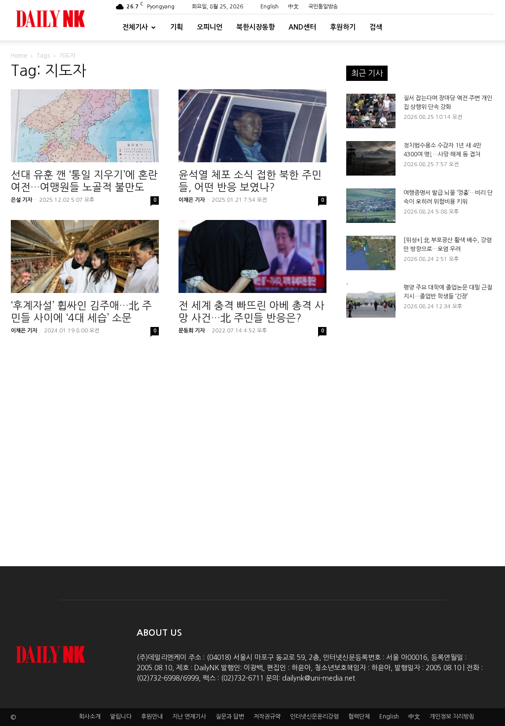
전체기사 (135, 27)
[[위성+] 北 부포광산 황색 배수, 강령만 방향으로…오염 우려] (371, 253)
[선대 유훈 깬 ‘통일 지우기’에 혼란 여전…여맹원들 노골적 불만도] (85, 125)
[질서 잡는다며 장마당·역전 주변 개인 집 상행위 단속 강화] (371, 111)
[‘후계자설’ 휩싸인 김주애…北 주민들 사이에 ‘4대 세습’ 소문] (85, 256)
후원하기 (343, 27)
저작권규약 (267, 717)
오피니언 (209, 27)
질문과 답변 (230, 717)
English (269, 6)
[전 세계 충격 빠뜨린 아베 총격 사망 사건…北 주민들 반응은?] (252, 256)
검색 (375, 27)
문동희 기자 (192, 330)
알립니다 (121, 717)
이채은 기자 (192, 200)
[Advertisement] (420, 434)
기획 (176, 27)
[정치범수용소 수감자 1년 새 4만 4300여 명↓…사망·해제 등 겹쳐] (371, 158)
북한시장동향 (255, 27)
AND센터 (302, 27)
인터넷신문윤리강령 (314, 717)
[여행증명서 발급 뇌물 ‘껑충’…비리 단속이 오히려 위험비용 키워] (371, 205)
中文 (293, 6)
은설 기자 (21, 200)
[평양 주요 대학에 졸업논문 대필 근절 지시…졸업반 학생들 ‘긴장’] (371, 300)
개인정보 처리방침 (452, 717)
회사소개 (90, 717)
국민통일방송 (323, 6)
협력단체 (359, 717)
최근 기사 (367, 73)
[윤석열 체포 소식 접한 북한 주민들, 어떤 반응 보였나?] (252, 125)
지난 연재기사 (189, 717)
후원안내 (152, 717)
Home (19, 56)
